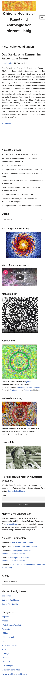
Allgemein (6, 617)
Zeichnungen (15, 390)
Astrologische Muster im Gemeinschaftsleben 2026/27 (23, 170)
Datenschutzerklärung (16, 491)
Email (4, 495)
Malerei (6, 658)
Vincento (8, 63)
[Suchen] (42, 219)
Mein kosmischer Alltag (11, 670)
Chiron (5, 633)
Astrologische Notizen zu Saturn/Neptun (17, 195)
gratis (28, 382)
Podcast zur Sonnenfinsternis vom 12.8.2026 (19, 154)
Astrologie (6, 629)
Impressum (6, 596)
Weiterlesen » (7, 124)
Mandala (6, 662)
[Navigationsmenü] (42, 17)
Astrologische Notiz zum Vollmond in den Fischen (21, 206)
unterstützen (12, 524)
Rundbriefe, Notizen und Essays (14, 674)
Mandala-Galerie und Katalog (28, 387)
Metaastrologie (9, 637)
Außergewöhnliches (9, 645)
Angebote (5, 621)
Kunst (4, 649)
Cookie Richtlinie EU (10, 604)
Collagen (27, 390)
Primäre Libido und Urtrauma (13, 165)
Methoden (7, 641)
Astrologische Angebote (12, 625)
